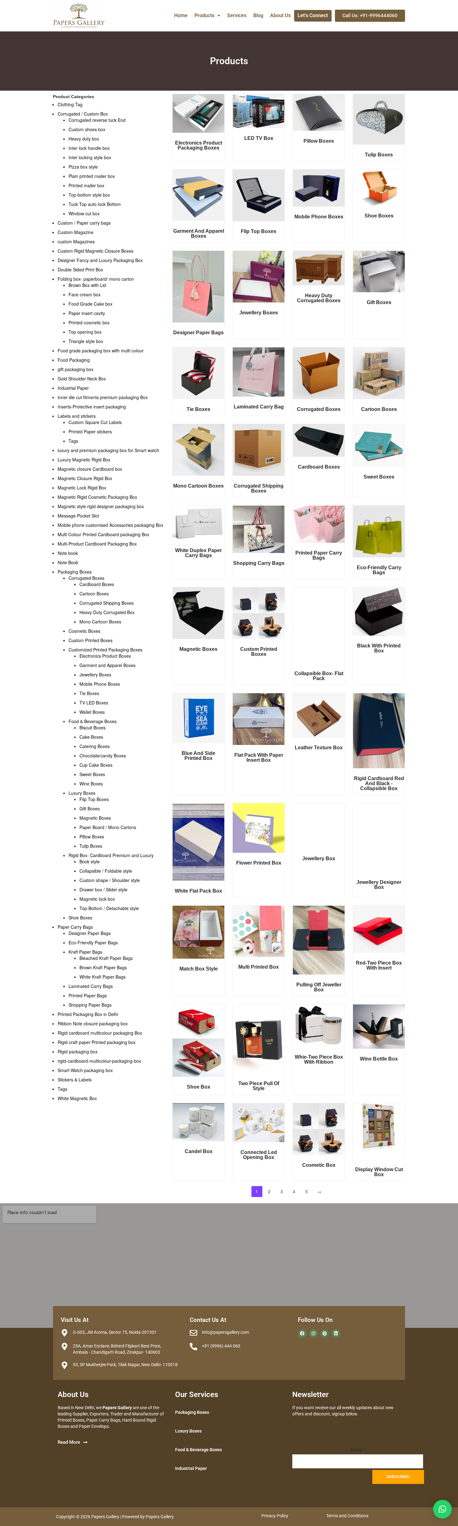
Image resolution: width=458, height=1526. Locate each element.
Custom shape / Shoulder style (109, 880)
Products (204, 15)
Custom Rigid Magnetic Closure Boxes (95, 251)
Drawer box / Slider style (103, 889)
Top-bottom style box (89, 195)
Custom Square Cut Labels (95, 422)
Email (358, 1450)
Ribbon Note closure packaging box (93, 1023)
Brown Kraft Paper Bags (103, 967)
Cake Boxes (91, 737)
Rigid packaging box (78, 1051)
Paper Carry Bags (75, 927)
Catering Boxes (94, 746)
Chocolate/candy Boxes (102, 755)
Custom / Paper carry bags (84, 223)
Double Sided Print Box (80, 269)
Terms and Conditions (347, 1515)
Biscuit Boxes (92, 727)
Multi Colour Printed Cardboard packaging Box (103, 534)
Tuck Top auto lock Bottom (95, 204)
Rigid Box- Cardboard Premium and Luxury (111, 855)
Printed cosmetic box (89, 322)
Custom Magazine (75, 232)
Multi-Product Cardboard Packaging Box (97, 544)
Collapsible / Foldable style (105, 871)
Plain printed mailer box (92, 176)
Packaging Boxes (75, 572)
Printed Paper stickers (90, 431)
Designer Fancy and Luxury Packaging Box (100, 260)
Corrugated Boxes (86, 578)
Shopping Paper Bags (90, 1005)
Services (236, 15)
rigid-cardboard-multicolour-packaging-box (99, 1061)
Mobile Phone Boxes (99, 684)
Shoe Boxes (80, 917)
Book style (89, 861)
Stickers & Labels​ (75, 1079)
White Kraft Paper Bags (102, 977)
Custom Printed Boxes (90, 640)
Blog (258, 15)
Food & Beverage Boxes (93, 721)
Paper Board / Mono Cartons (107, 827)
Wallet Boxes (92, 712)
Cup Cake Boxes (95, 765)
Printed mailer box (86, 185)
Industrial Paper (73, 388)
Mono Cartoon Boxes (100, 621)
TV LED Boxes (93, 702)
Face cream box (85, 294)
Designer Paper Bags (90, 933)
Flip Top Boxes (94, 799)
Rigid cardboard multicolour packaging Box (100, 1033)
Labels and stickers (77, 416)
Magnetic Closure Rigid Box (85, 478)
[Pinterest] (324, 1333)
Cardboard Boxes (96, 584)
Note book (68, 553)
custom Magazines (76, 241)
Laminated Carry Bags (91, 986)
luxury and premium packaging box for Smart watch (108, 450)
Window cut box (84, 213)
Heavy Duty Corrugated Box (107, 612)
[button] (207, 15)
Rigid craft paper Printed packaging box (97, 1042)
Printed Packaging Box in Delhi (88, 1014)
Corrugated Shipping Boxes (106, 603)
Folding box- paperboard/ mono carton (96, 279)
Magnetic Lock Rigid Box (82, 487)
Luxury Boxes (82, 793)
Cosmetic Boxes (84, 631)
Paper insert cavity (87, 313)
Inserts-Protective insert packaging (92, 406)
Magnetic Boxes (95, 818)
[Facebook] (302, 1333)
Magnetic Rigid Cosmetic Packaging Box (97, 497)
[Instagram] (313, 1333)
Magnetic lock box (97, 899)
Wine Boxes (91, 783)
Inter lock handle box (89, 148)
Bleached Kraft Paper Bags (106, 958)
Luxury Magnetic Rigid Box (84, 459)
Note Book (68, 562)
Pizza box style (83, 167)
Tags (73, 441)
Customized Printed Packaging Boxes (105, 649)
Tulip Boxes (90, 846)
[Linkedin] (336, 1333)
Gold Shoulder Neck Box (82, 378)
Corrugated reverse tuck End (97, 120)
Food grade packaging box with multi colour (101, 350)
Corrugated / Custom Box (83, 114)
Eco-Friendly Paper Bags (93, 942)
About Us (280, 15)
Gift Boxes (89, 808)
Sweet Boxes (92, 774)
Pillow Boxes (91, 836)
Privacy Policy (274, 1515)
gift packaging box (75, 369)
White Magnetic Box (77, 1098)
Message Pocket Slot (78, 516)
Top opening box (85, 332)
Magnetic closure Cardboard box (90, 469)
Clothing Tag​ (70, 104)
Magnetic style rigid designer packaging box (101, 506)
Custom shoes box (87, 129)
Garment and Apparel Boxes (107, 665)
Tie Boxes (89, 693)
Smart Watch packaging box (85, 1070)
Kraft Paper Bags (85, 952)
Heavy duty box (84, 139)
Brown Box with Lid (87, 285)
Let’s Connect (313, 15)
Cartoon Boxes (94, 593)
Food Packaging (74, 360)
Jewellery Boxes (95, 674)
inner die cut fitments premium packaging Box (103, 397)
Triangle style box (86, 341)
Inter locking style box (90, 157)
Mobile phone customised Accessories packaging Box (110, 525)
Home (181, 15)
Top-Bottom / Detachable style (109, 908)
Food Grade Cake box (90, 304)
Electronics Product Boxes (105, 656)
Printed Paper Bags (88, 995)
